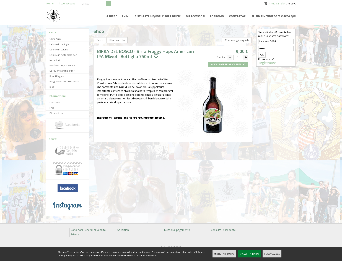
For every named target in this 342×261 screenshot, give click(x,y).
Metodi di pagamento (177, 230)
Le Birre (111, 16)
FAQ (52, 107)
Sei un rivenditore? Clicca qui (274, 16)
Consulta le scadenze (223, 230)
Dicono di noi (56, 113)
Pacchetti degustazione (62, 65)
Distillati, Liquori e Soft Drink (157, 16)
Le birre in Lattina (59, 49)
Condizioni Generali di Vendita (88, 230)
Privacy (75, 234)
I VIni (125, 16)
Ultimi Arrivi (55, 38)
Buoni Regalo (57, 76)
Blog (52, 86)
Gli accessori (195, 16)
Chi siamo (55, 102)
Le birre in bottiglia (59, 44)
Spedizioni (123, 230)
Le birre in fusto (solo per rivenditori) (63, 57)
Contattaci (237, 16)
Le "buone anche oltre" (62, 70)
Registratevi (267, 63)
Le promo (217, 16)
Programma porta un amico (64, 81)
